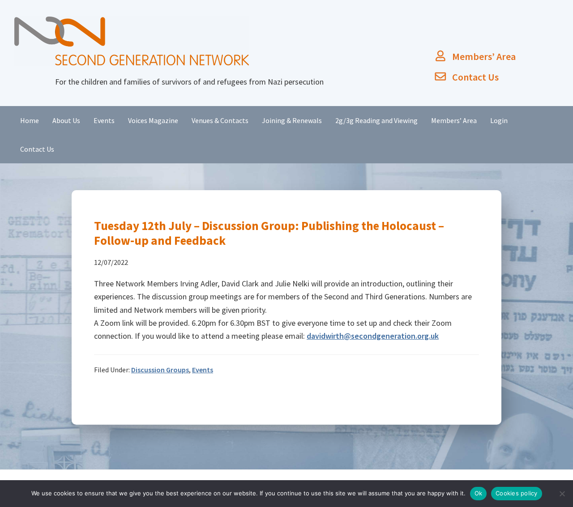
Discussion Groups (160, 369)
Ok (479, 493)
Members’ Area (484, 56)
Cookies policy (517, 493)
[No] (561, 493)
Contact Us (475, 77)
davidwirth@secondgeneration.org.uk (373, 336)
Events (202, 369)
